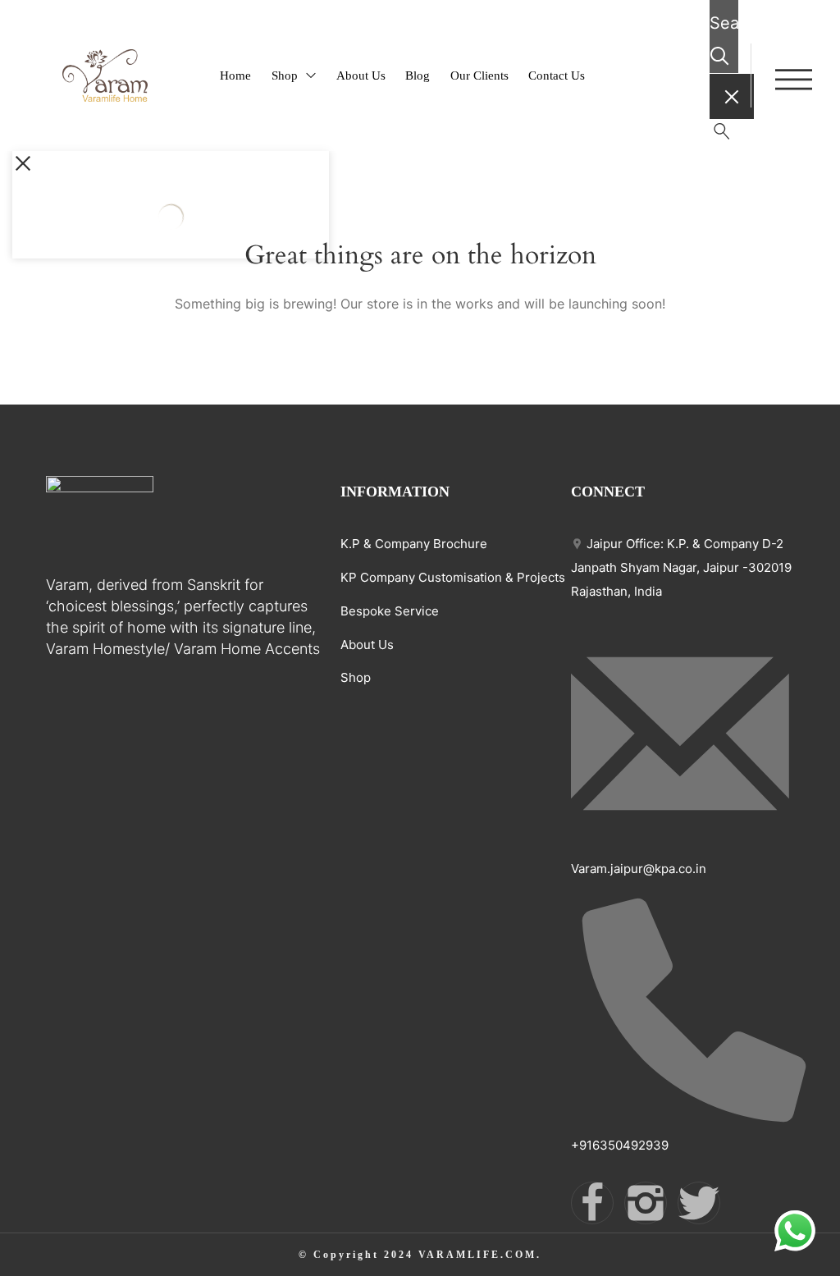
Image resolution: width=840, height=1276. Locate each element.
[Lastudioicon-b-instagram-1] (645, 1203)
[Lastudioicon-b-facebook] (592, 1203)
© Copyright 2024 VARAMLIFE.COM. (420, 1254)
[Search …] (722, 135)
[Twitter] (699, 1203)
